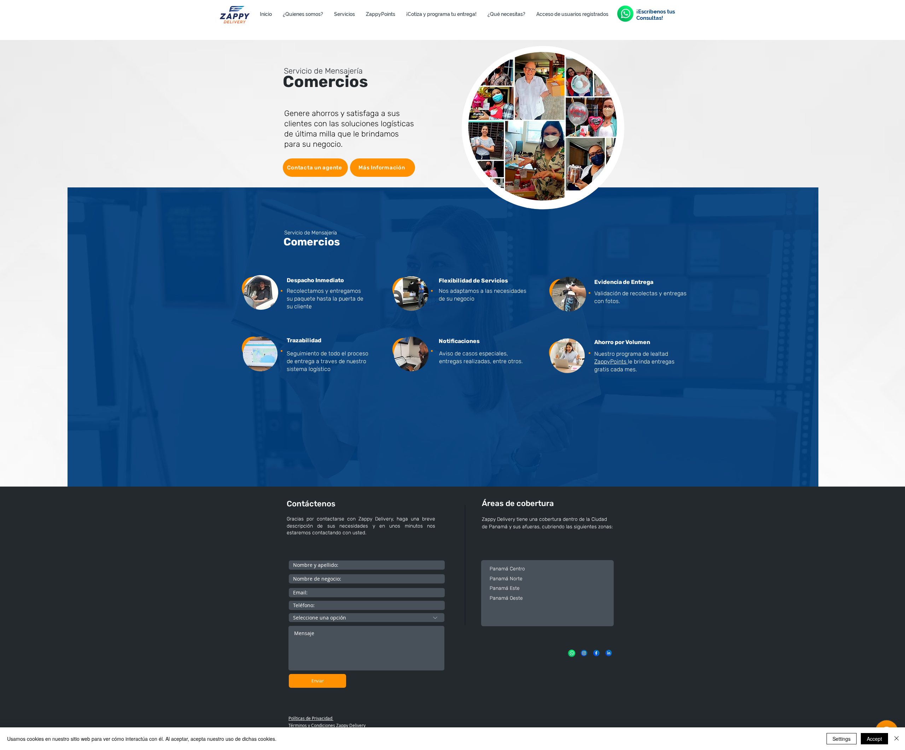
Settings (842, 738)
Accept (874, 738)
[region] (543, 120)
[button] (344, 14)
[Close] (896, 738)
